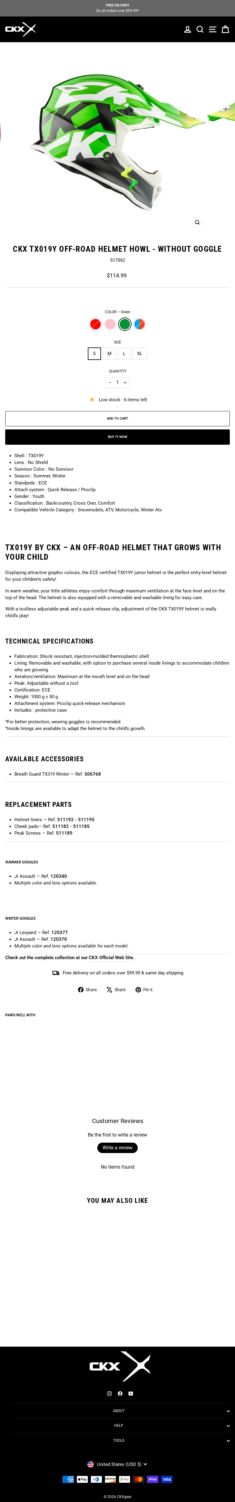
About (119, 1411)
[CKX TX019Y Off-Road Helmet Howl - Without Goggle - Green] (23, 1059)
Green (125, 324)
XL (139, 353)
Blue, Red (139, 324)
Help (118, 1425)
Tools (118, 1440)
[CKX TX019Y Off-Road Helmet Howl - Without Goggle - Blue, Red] (30, 1059)
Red (95, 324)
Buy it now (117, 437)
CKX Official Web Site (111, 957)
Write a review (117, 1148)
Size (117, 342)
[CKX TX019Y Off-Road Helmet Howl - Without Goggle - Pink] (15, 1059)
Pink (110, 324)
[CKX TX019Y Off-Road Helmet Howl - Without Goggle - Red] (8, 1059)
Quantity (117, 371)
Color (117, 312)
